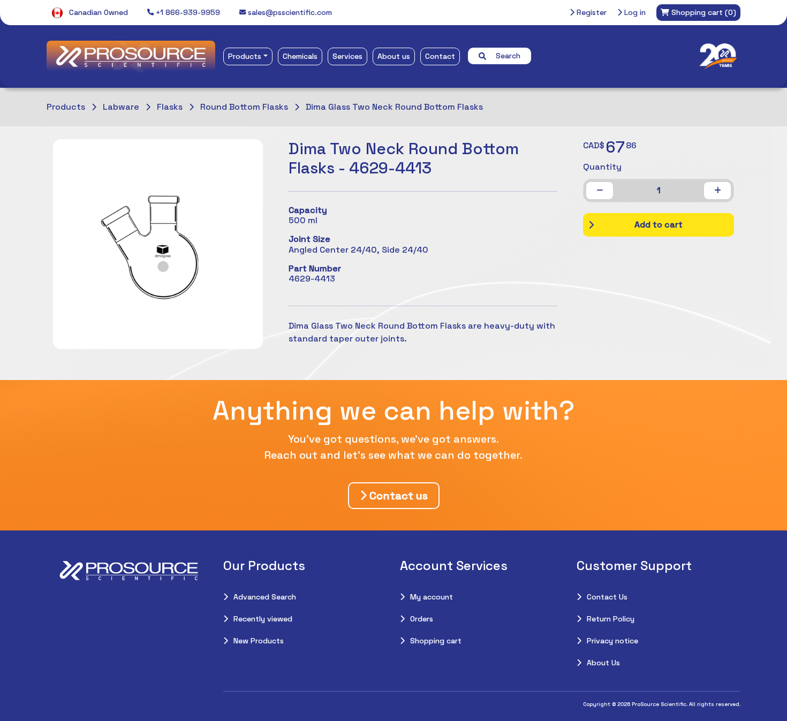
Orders (421, 619)
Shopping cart (435, 641)
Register (590, 12)
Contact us (397, 496)
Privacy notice (612, 641)
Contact (440, 56)
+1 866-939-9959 (187, 12)
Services (347, 56)
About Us (603, 662)
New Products (258, 641)
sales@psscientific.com (289, 12)
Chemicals (300, 56)
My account (431, 597)
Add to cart (658, 224)
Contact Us (607, 597)
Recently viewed (262, 619)
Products (244, 56)
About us (393, 56)
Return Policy (610, 619)
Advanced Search (264, 597)
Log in (634, 12)
